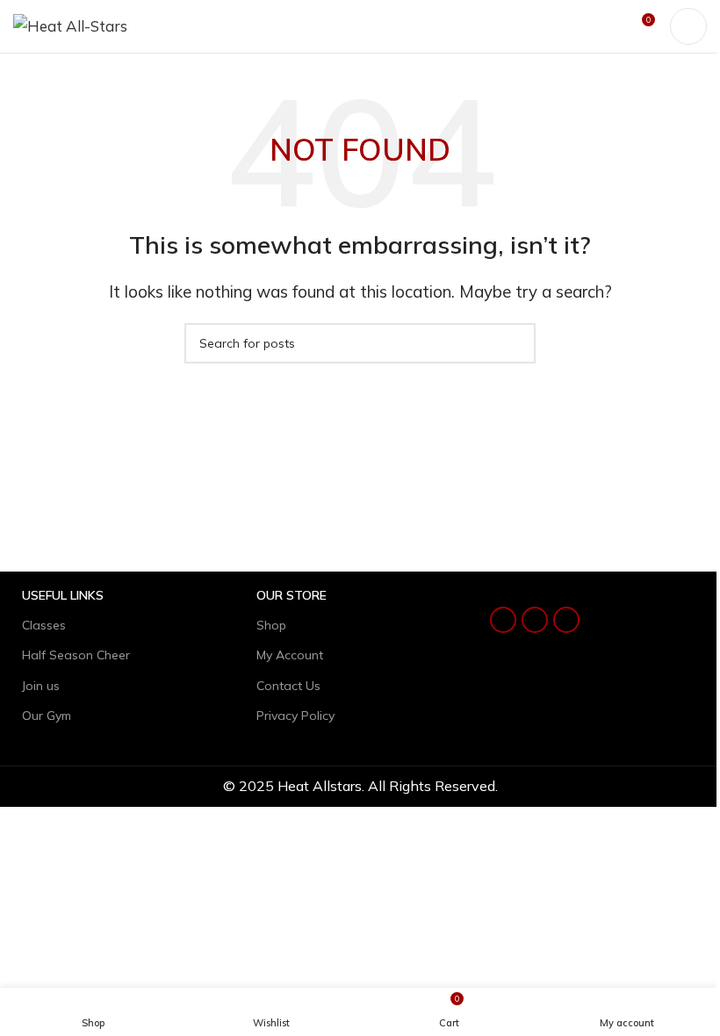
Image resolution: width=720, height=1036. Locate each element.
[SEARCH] (515, 343)
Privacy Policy (295, 715)
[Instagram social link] (535, 620)
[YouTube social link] (566, 620)
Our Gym (46, 715)
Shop (271, 625)
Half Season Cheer (76, 655)
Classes (44, 625)
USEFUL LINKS (63, 595)
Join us (41, 686)
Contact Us (288, 686)
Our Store (291, 595)
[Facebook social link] (503, 620)
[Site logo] (70, 24)
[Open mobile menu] (688, 26)
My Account (289, 655)
